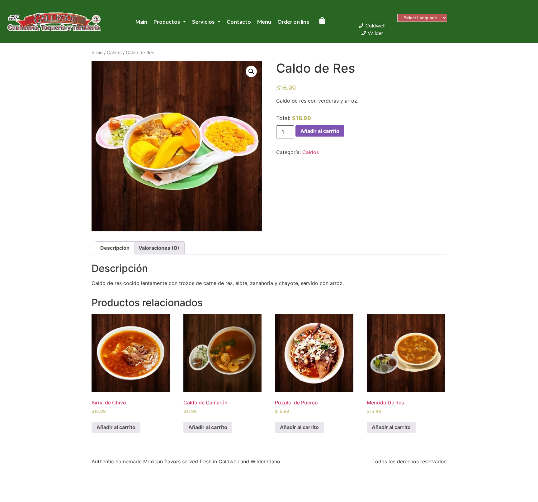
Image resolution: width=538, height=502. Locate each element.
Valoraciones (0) (159, 248)
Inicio (97, 53)
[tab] (115, 247)
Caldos (114, 53)
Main (141, 21)
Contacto (239, 21)
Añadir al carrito (319, 131)
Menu (264, 21)
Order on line (293, 21)
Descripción (115, 248)
